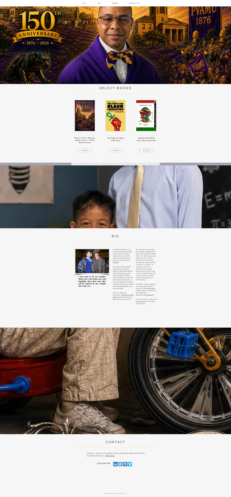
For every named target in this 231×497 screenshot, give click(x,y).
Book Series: (151, 288)
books (142, 251)
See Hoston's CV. (149, 295)
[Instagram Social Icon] (125, 464)
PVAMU (115, 262)
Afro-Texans (139, 301)
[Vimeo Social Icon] (130, 464)
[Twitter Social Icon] (120, 464)
